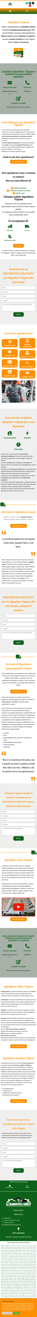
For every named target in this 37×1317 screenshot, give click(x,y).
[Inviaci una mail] (10, 82)
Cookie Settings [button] (7, 1313)
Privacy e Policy (18, 1210)
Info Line (27, 87)
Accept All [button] (16, 1313)
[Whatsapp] (27, 3)
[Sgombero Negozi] (9, 372)
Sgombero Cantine (27, 357)
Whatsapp (27, 1187)
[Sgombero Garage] (27, 372)
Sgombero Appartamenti (27, 345)
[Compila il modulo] (18, 98)
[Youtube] (30, 5)
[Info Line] (27, 82)
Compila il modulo (18, 103)
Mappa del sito (18, 1214)
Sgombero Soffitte (27, 367)
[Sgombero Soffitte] (27, 362)
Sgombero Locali (9, 345)
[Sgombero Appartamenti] (27, 340)
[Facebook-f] (30, 3)
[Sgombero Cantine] (27, 352)
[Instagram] (33, 3)
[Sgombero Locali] (9, 341)
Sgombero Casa (10, 355)
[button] (10, 11)
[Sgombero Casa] (9, 351)
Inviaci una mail (9, 87)
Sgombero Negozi (9, 376)
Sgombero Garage (27, 377)
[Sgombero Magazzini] (9, 362)
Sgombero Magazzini (10, 366)
